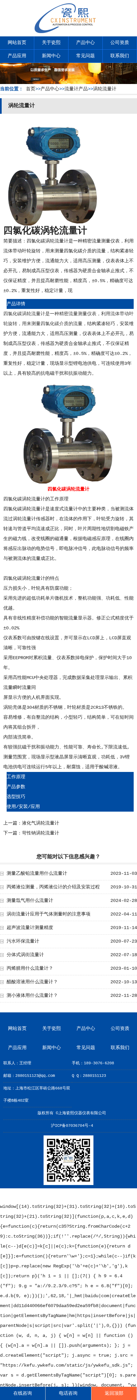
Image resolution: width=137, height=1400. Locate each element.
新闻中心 (51, 56)
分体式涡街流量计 (25, 954)
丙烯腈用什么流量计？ (30, 968)
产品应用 (17, 56)
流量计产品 (76, 89)
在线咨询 (22, 1393)
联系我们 (119, 56)
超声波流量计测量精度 (30, 927)
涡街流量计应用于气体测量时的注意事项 (48, 914)
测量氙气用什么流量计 (30, 900)
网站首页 (17, 42)
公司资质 (119, 42)
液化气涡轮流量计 (40, 823)
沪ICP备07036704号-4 (72, 1126)
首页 (30, 89)
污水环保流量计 (23, 941)
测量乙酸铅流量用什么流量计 (37, 873)
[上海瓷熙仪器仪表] (69, 31)
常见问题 (85, 56)
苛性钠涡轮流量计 (40, 833)
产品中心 (85, 42)
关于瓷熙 (51, 42)
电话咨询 (68, 1393)
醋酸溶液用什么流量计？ (32, 982)
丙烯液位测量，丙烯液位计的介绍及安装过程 (53, 887)
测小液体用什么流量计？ (32, 995)
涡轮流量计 (104, 89)
